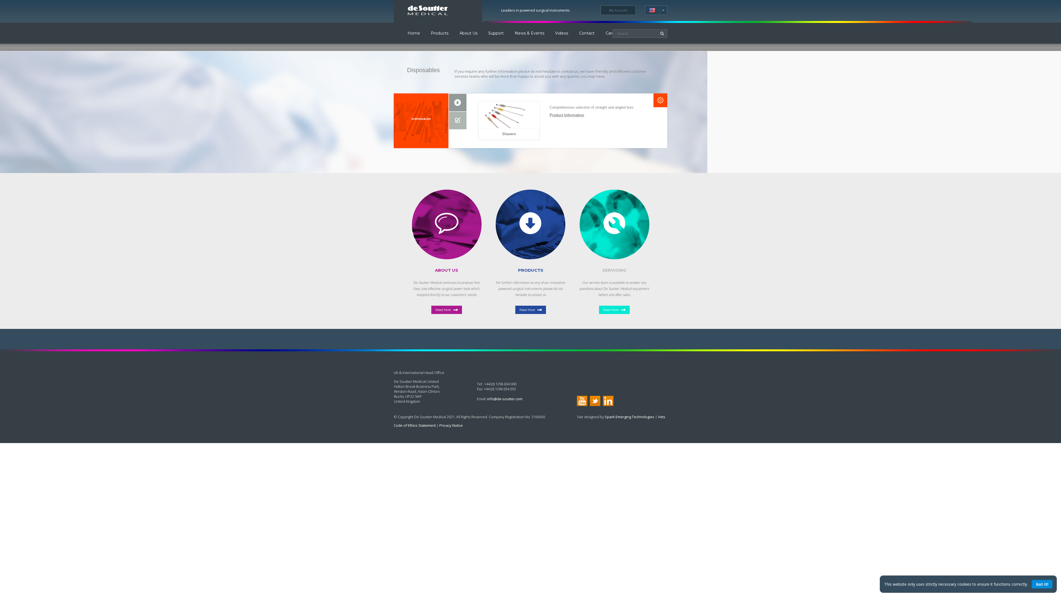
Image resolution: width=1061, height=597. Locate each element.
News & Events (529, 33)
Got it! (1042, 584)
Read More (443, 310)
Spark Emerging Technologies (629, 416)
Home (414, 33)
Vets (661, 416)
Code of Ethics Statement (415, 425)
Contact (587, 33)
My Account (618, 10)
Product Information (567, 115)
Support (496, 33)
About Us (468, 33)
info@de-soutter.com (504, 398)
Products (439, 33)
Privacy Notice (451, 425)
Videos (561, 33)
